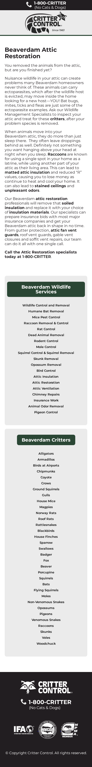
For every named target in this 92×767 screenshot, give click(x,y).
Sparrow (46, 542)
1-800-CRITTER (36, 256)
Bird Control (46, 370)
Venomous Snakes (46, 620)
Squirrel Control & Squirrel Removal (46, 353)
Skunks (46, 632)
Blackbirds (46, 531)
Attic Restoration (46, 382)
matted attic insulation (27, 172)
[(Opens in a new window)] (26, 729)
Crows (46, 483)
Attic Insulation (46, 376)
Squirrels (46, 578)
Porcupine (46, 572)
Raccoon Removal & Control (46, 323)
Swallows (46, 548)
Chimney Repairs (46, 394)
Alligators (46, 453)
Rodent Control (46, 341)
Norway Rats (46, 513)
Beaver (46, 566)
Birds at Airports (46, 465)
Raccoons (57, 154)
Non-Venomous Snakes (46, 602)
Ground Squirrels (46, 489)
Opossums (46, 608)
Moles (46, 596)
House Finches (46, 536)
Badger (46, 554)
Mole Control (46, 347)
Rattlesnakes (46, 525)
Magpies (46, 507)
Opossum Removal (46, 365)
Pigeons (46, 614)
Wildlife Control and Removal (46, 305)
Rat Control (46, 329)
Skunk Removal (46, 359)
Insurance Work (46, 400)
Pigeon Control (46, 412)
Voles (46, 637)
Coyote (46, 477)
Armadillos (46, 459)
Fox (46, 560)
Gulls (46, 495)
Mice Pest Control (46, 317)
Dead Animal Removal (46, 335)
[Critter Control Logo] (46, 22)
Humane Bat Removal (46, 311)
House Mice (46, 501)
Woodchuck (46, 643)
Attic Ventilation (46, 388)
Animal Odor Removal (46, 406)
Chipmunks (46, 471)
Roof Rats (46, 519)
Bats (46, 584)
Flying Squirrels (46, 590)
